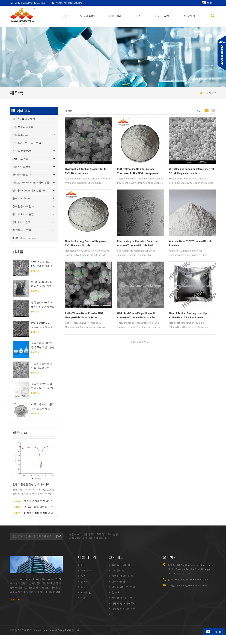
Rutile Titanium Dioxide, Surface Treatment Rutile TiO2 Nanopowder (138, 171)
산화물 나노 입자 (21, 174)
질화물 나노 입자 (21, 222)
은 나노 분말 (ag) (21, 150)
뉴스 (138, 15)
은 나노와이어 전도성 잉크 (124, 24)
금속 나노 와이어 (21, 198)
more (34, 271)
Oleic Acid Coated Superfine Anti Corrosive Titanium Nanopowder (136, 315)
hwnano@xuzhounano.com (69, 2)
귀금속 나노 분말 (21, 166)
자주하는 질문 (90, 24)
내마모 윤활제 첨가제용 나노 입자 (38, 513)
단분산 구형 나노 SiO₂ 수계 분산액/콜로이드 (42, 264)
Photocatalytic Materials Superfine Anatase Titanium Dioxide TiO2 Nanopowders (137, 243)
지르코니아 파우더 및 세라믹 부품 (127, 22)
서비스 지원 (162, 15)
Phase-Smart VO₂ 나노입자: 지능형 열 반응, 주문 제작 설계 (42, 325)
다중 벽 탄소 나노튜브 (123, 603)
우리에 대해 (87, 15)
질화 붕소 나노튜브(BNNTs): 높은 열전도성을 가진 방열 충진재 (43, 305)
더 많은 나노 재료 (21, 230)
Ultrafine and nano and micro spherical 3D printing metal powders (191, 171)
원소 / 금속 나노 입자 (122, 26)
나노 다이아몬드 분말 (123, 586)
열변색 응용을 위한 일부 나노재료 (31, 484)
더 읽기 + (15, 599)
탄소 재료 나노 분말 (23, 214)
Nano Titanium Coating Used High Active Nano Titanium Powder (188, 315)
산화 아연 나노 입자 (122, 575)
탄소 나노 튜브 (128, 23)
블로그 (84, 586)
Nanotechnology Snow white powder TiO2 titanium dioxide (86, 243)
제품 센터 (115, 15)
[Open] (222, 53)
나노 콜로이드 (20, 134)
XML (83, 597)
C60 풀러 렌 (118, 570)
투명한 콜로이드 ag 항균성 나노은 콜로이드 (43, 386)
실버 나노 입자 (119, 581)
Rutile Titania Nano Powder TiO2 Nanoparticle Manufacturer (84, 315)
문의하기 (189, 15)
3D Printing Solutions (24, 238)
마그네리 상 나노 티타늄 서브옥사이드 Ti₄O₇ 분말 (42, 284)
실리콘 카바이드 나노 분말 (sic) (29, 190)
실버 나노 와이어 (121, 564)
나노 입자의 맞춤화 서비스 (99, 23)
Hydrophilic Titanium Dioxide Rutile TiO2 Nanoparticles (85, 171)
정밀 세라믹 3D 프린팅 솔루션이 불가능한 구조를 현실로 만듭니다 (43, 345)
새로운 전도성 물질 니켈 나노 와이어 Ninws (41, 366)
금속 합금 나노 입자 (23, 206)
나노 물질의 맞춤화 (22, 126)
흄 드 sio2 (117, 592)
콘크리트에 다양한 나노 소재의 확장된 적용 (38, 507)
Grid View (206, 110)
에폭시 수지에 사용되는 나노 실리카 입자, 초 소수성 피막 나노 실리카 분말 (43, 407)
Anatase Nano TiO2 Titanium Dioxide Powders (190, 243)
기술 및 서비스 (90, 26)
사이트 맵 (86, 592)
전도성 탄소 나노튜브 (123, 597)
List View (213, 110)
